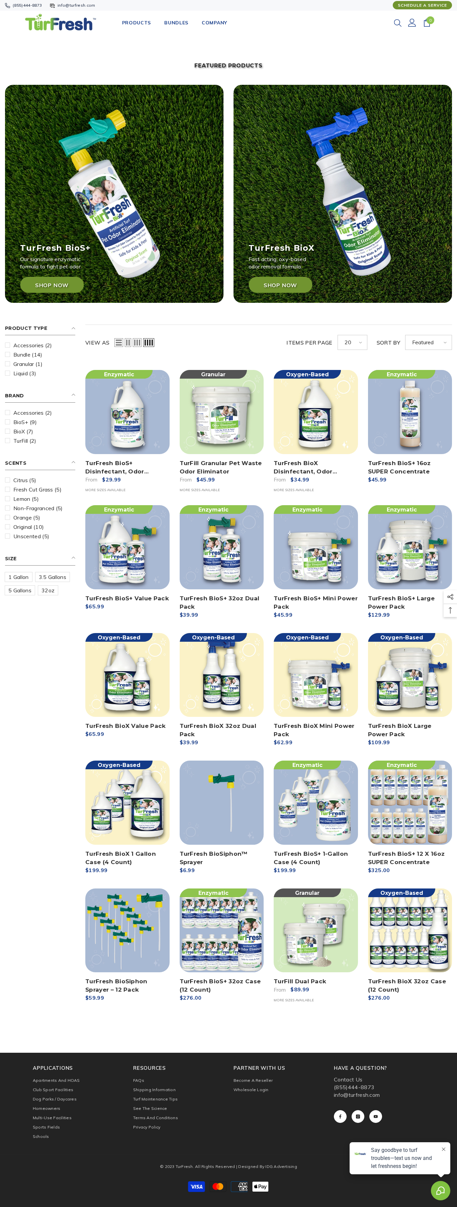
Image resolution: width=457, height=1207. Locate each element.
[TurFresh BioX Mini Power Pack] (316, 675)
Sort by (388, 342)
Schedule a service (422, 5)
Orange (26, 517)
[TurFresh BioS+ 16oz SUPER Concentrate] (410, 412)
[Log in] (412, 23)
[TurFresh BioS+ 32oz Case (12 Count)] (222, 930)
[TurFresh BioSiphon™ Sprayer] (222, 803)
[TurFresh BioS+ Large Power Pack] (410, 547)
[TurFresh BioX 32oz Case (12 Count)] (410, 930)
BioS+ (25, 422)
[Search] (397, 23)
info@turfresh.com (76, 5)
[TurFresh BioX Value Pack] (127, 675)
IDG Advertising (281, 1166)
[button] (118, 342)
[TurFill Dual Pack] (316, 930)
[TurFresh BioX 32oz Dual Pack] (222, 675)
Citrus (24, 480)
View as (97, 342)
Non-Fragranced (38, 508)
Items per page (309, 342)
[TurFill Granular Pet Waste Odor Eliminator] (222, 412)
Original (28, 527)
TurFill (24, 440)
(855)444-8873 (27, 5)
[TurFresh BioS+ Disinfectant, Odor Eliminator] (127, 412)
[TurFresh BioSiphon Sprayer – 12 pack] (127, 930)
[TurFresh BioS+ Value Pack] (127, 547)
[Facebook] (340, 1116)
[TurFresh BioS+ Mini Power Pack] (316, 547)
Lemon (26, 498)
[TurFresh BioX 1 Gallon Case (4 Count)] (127, 803)
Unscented (31, 536)
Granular (27, 364)
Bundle (27, 354)
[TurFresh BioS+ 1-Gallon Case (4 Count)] (316, 803)
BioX (23, 431)
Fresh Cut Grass (37, 489)
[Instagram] (358, 1116)
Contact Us (348, 1079)
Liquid (24, 373)
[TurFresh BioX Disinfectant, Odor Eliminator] (316, 412)
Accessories (32, 345)
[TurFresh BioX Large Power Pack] (410, 675)
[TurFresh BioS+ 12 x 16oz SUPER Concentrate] (410, 803)
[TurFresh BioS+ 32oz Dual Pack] (222, 547)
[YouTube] (375, 1116)
